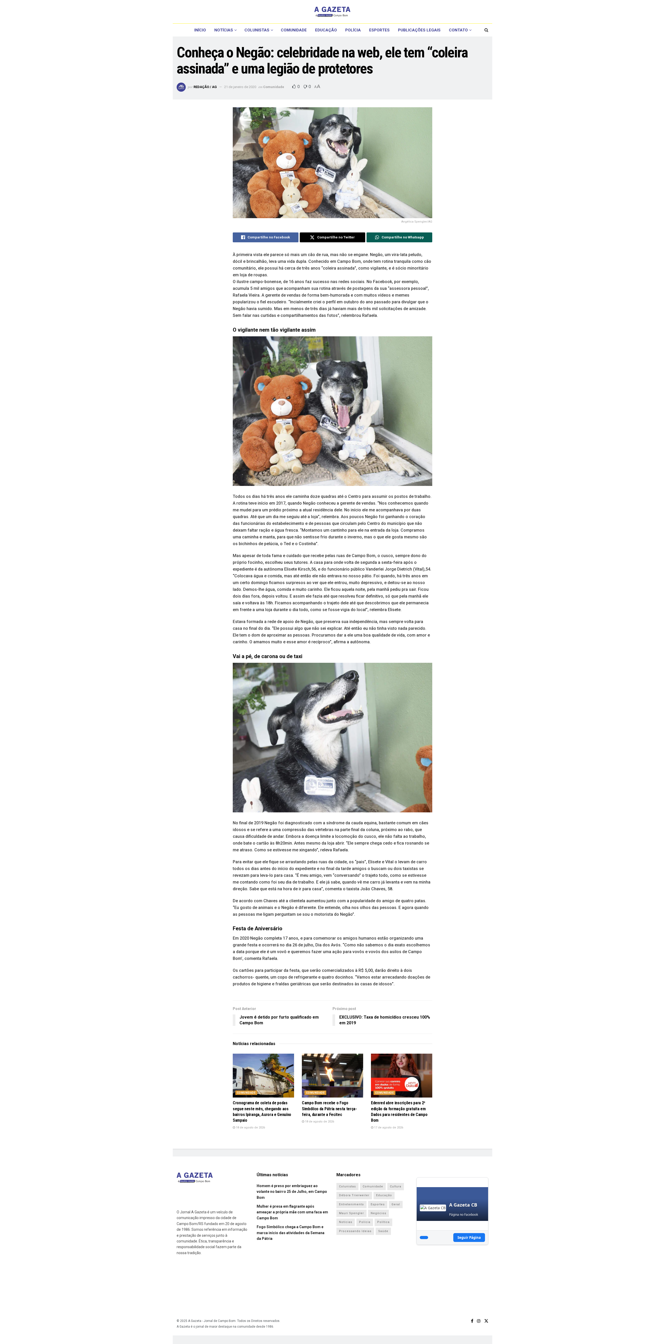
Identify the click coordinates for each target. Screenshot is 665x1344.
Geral (395, 1204)
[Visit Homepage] (332, 11)
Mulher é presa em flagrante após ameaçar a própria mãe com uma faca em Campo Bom (292, 1212)
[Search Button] (486, 30)
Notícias (223, 30)
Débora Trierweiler (354, 1195)
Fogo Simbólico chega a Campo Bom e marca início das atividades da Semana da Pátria (290, 1233)
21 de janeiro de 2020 (240, 87)
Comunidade (294, 30)
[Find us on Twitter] (486, 1321)
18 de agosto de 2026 (250, 1127)
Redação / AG (205, 87)
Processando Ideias (355, 1231)
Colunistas (256, 30)
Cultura (395, 1186)
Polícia (353, 30)
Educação (326, 30)
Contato (458, 30)
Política (383, 1222)
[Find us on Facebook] (472, 1321)
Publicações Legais (419, 30)
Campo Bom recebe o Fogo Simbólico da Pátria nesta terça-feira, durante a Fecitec (329, 1108)
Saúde (383, 1231)
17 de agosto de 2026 (388, 1127)
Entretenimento (351, 1204)
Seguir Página (469, 1237)
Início (200, 30)
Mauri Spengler (351, 1213)
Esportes (379, 30)
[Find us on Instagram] (479, 1321)
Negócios (378, 1213)
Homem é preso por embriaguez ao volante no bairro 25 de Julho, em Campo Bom (292, 1192)
